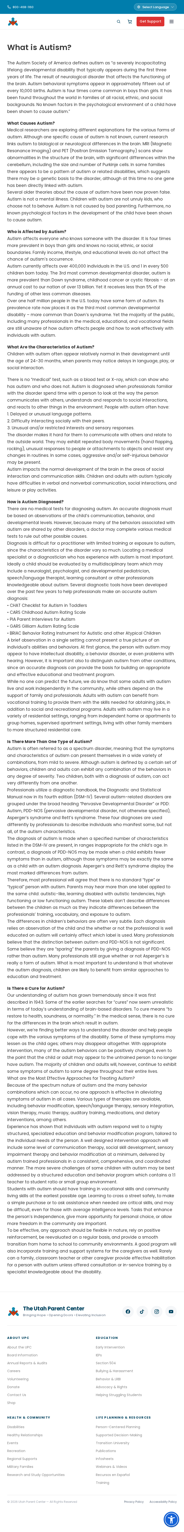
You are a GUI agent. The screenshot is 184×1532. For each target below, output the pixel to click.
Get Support (150, 21)
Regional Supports (22, 1458)
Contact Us (16, 1394)
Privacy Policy (134, 1502)
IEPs (99, 1355)
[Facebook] (128, 1311)
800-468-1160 (23, 7)
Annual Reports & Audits (27, 1363)
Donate (13, 1387)
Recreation (16, 1450)
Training (102, 1482)
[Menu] (171, 21)
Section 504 (106, 1363)
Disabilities (15, 1427)
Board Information (22, 1355)
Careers (13, 1371)
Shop (11, 1402)
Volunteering (18, 1379)
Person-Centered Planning (118, 1427)
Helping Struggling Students (119, 1394)
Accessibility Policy (163, 1502)
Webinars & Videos (111, 1466)
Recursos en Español (113, 1474)
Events (12, 1443)
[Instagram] (156, 1311)
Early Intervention (110, 1347)
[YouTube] (171, 1311)
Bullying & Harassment (114, 1371)
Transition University (112, 1443)
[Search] (118, 21)
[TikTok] (142, 1311)
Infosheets (105, 1458)
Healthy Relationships (25, 1435)
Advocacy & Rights (111, 1387)
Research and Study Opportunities (36, 1474)
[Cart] (130, 21)
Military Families (20, 1466)
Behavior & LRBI (108, 1379)
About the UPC (19, 1347)
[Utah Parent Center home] (13, 21)
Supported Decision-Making (119, 1435)
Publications (106, 1450)
